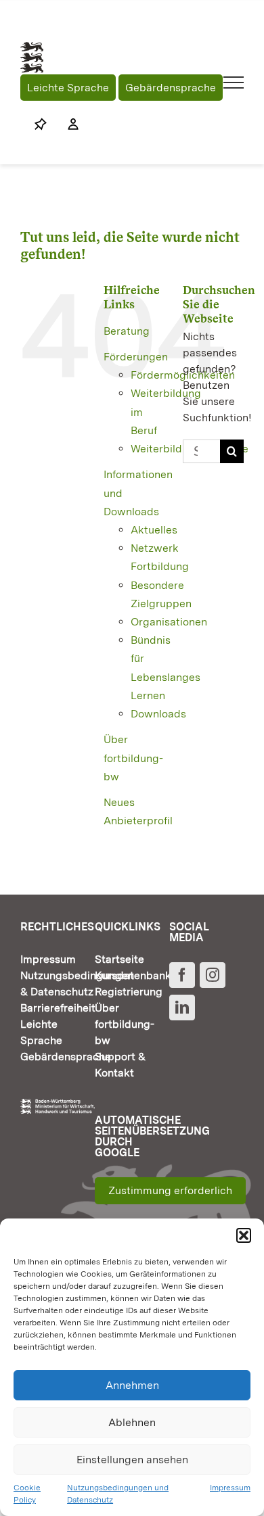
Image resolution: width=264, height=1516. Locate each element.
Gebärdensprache (170, 87)
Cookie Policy (27, 1494)
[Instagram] (212, 975)
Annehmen (132, 1385)
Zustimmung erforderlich (170, 1190)
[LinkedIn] (182, 1007)
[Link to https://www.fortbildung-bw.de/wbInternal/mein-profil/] (66, 124)
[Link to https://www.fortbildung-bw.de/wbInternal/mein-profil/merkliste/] (40, 124)
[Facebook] (182, 975)
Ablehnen (132, 1422)
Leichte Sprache (68, 87)
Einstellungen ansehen (132, 1459)
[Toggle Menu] (233, 82)
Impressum (230, 1487)
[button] (243, 1235)
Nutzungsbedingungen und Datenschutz (118, 1494)
